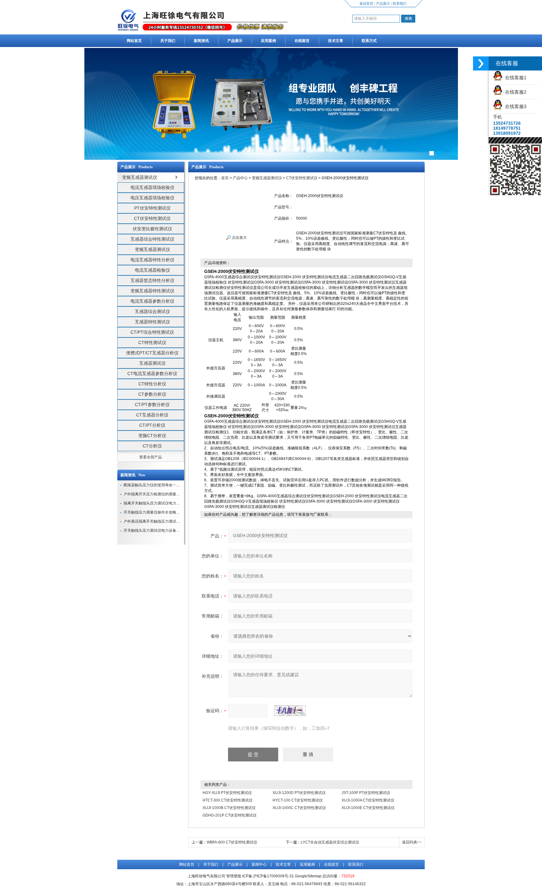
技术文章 (335, 41)
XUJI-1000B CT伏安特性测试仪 (229, 808)
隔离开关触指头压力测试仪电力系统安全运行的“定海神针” (172, 503)
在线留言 (302, 41)
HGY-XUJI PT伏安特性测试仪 (227, 793)
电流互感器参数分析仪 (152, 301)
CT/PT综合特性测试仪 (152, 332)
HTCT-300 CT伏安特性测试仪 (227, 800)
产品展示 (383, 3)
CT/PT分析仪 (152, 425)
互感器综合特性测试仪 (152, 239)
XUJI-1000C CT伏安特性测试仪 (299, 808)
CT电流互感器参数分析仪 (152, 373)
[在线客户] (481, 63)
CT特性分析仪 (152, 383)
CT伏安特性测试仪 (152, 218)
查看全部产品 (150, 457)
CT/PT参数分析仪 (152, 404)
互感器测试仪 (152, 363)
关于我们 (167, 41)
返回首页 (366, 3)
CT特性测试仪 (152, 342)
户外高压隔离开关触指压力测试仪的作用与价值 (163, 521)
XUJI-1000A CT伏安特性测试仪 (368, 800)
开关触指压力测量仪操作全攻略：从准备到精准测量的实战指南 (176, 512)
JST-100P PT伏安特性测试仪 (366, 793)
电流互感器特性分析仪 (152, 259)
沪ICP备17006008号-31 (273, 876)
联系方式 (369, 41)
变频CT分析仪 (152, 435)
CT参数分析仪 (152, 394)
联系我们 (399, 3)
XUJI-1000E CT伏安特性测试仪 (368, 808)
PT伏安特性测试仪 (152, 208)
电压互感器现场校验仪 (152, 197)
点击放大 (239, 237)
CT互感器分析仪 (152, 414)
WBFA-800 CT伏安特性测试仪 (232, 842)
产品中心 (240, 178)
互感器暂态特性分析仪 (152, 280)
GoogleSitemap (308, 876)
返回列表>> (412, 842)
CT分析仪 (152, 445)
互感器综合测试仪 (152, 311)
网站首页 (134, 41)
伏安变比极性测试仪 (152, 228)
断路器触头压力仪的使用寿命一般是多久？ (159, 485)
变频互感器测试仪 (152, 249)
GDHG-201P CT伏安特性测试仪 (230, 815)
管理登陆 (233, 876)
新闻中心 (259, 864)
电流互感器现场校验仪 (152, 187)
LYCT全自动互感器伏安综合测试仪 (330, 842)
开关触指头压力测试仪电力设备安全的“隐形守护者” (166, 530)
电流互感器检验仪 (152, 270)
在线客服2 (514, 92)
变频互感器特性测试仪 (152, 290)
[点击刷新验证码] (290, 710)
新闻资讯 (201, 41)
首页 (225, 178)
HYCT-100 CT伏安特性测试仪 (298, 800)
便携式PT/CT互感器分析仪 (152, 352)
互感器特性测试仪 (152, 321)
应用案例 (268, 41)
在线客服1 (514, 77)
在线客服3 (514, 106)
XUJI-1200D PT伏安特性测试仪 (299, 793)
